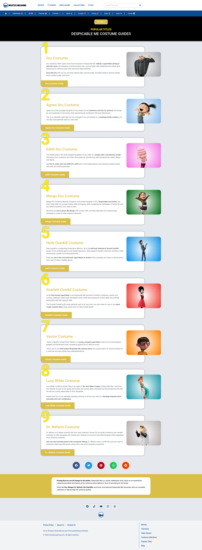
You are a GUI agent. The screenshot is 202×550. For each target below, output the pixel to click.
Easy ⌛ (107, 13)
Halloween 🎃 (18, 13)
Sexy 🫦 (119, 13)
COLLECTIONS (79, 5)
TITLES (91, 5)
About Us (60, 525)
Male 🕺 (69, 13)
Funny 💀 (131, 13)
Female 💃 (57, 13)
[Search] (140, 5)
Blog (143, 546)
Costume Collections (149, 537)
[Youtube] (101, 506)
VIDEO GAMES (64, 5)
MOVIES (41, 5)
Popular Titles (146, 542)
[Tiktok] (94, 506)
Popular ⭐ (43, 13)
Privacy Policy (48, 525)
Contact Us (71, 525)
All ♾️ (31, 13)
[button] (76, 465)
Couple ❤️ (82, 13)
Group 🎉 (95, 13)
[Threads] (114, 506)
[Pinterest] (87, 506)
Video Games (146, 533)
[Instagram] (107, 506)
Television (145, 529)
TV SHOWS (51, 5)
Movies (144, 525)
